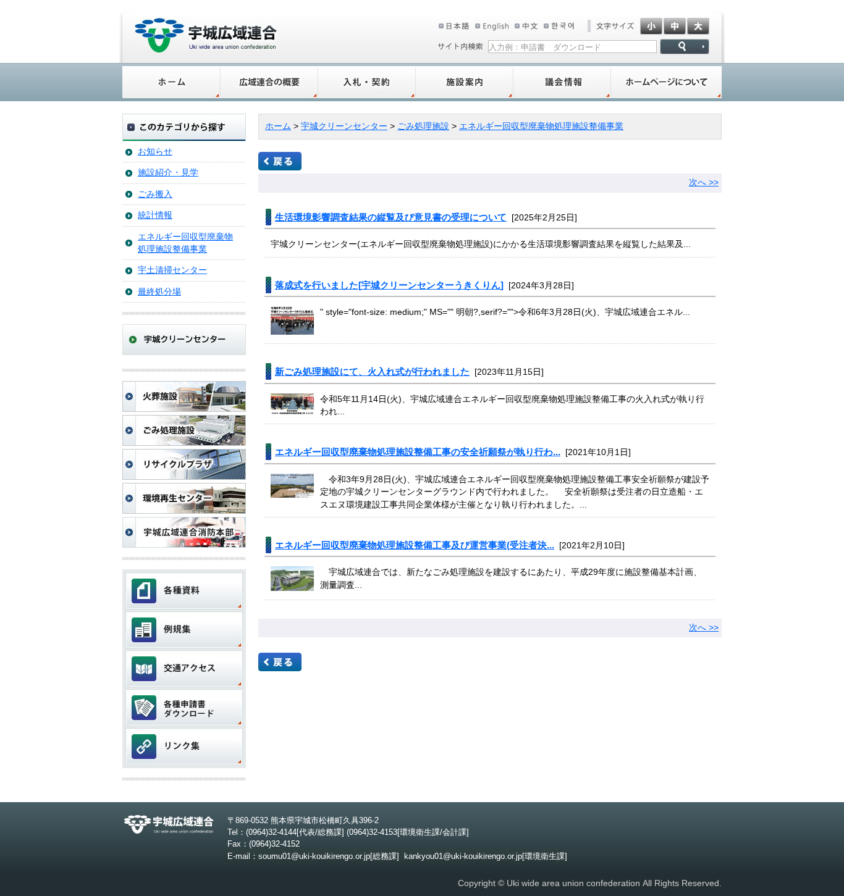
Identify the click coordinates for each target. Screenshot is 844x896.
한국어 (560, 26)
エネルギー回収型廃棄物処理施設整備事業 (185, 243)
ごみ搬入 (155, 194)
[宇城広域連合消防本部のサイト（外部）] (184, 532)
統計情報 (155, 215)
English (492, 26)
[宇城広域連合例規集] (184, 629)
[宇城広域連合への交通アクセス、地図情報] (184, 668)
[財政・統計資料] (184, 590)
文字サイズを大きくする (698, 26)
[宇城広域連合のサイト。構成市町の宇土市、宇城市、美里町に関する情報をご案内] (206, 49)
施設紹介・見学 (168, 172)
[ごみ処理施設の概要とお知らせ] (184, 430)
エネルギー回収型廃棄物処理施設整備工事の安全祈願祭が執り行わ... (417, 451)
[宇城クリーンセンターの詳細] (184, 352)
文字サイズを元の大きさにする (675, 26)
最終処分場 (159, 291)
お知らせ (155, 151)
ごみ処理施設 (423, 126)
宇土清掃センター (172, 270)
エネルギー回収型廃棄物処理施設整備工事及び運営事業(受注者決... (414, 545)
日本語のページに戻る (454, 26)
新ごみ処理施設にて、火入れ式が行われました (372, 371)
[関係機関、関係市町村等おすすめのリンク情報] (184, 746)
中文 (526, 26)
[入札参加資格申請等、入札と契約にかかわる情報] (367, 82)
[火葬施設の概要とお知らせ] (184, 396)
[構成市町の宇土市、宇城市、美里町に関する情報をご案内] (171, 82)
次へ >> (704, 182)
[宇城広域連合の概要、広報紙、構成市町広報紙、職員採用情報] (269, 82)
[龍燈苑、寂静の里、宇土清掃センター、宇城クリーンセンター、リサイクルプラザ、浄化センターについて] (464, 82)
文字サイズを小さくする (651, 26)
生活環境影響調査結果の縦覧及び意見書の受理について (391, 217)
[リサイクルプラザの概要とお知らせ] (184, 464)
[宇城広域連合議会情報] (562, 82)
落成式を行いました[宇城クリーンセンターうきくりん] (389, 285)
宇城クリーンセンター (344, 126)
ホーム (278, 126)
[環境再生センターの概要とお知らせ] (184, 498)
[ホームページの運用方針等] (666, 82)
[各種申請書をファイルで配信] (184, 707)
